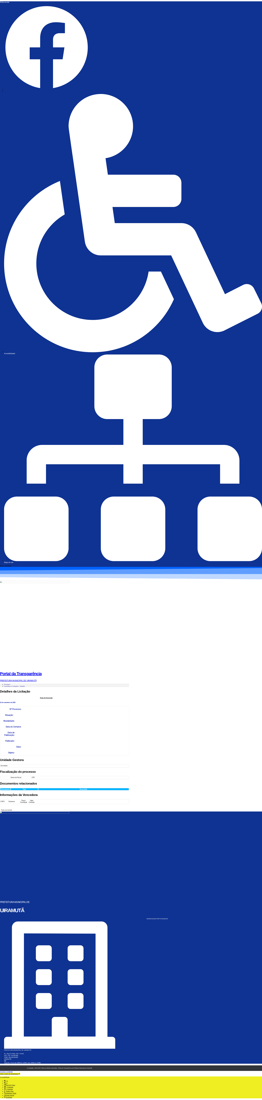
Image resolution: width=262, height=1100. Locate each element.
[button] (10, 1074)
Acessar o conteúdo (6, 1072)
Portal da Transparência (21, 673)
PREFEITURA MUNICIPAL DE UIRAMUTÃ (18, 680)
